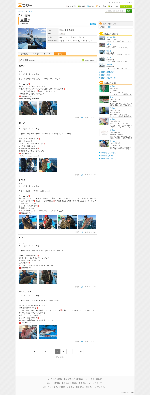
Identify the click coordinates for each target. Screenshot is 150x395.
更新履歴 (70, 387)
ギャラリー (48, 54)
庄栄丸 (108, 58)
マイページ (97, 383)
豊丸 (111, 97)
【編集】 (93, 24)
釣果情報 (58, 379)
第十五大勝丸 (111, 37)
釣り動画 (65, 383)
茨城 (30, 11)
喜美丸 (112, 130)
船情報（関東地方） (108, 72)
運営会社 (89, 387)
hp (62, 33)
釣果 (60, 54)
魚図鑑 (74, 383)
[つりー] (26, 4)
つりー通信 (89, 379)
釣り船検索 (78, 379)
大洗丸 (112, 86)
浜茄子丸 (109, 64)
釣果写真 (67, 379)
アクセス (36, 54)
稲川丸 (112, 108)
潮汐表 (99, 379)
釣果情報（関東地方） (109, 153)
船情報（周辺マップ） (109, 78)
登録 (109, 27)
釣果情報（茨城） (107, 156)
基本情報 (24, 54)
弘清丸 (108, 51)
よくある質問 (59, 387)
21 (81, 351)
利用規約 (80, 387)
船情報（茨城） (106, 75)
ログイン (129, 2)
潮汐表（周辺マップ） (109, 159)
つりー (131, 392)
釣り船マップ (84, 383)
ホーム (21, 11)
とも (82, 117)
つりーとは (47, 387)
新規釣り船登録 (53, 383)
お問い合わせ (101, 387)
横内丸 (112, 141)
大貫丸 (108, 44)
